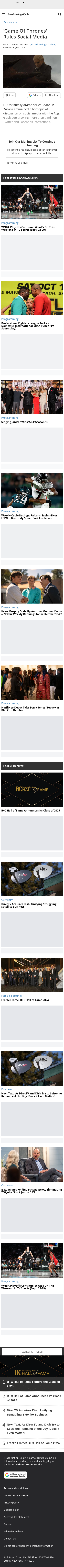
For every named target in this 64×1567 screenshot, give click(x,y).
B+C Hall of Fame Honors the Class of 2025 (33, 1384)
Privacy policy (11, 1502)
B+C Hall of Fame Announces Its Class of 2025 (34, 1398)
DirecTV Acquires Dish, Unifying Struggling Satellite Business (29, 1412)
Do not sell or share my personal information (28, 1545)
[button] (3, 14)
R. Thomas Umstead (18, 44)
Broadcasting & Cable (43, 44)
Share (11, 95)
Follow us (37, 95)
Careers (8, 1524)
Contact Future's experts (17, 1495)
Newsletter (54, 95)
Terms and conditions (16, 1488)
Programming (10, 22)
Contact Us (10, 1538)
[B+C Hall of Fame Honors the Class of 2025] (32, 1373)
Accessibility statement (16, 1517)
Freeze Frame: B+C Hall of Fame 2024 (33, 1443)
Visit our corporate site (29, 1464)
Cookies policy (11, 1509)
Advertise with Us (13, 1531)
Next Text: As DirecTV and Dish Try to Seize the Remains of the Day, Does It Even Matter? (33, 1429)
